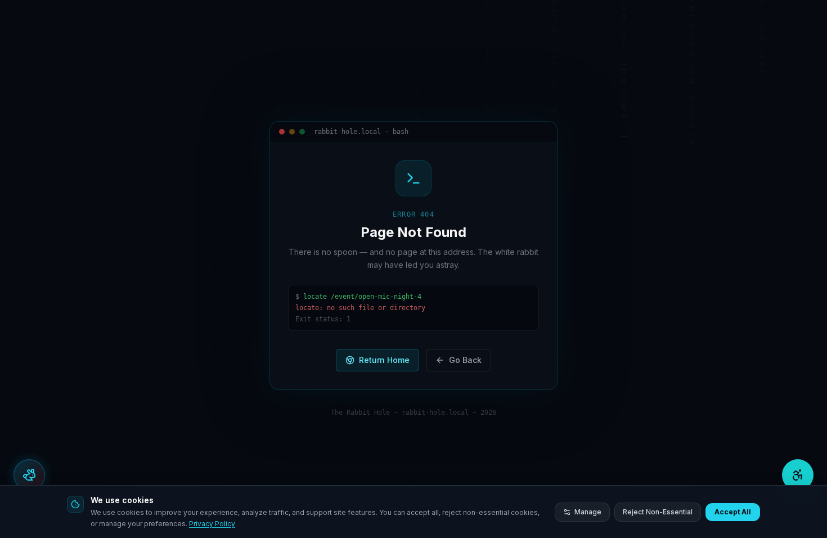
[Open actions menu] (29, 475)
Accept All (732, 512)
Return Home (384, 360)
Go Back (465, 360)
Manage (587, 512)
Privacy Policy (212, 523)
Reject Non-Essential (658, 512)
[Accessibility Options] (797, 475)
